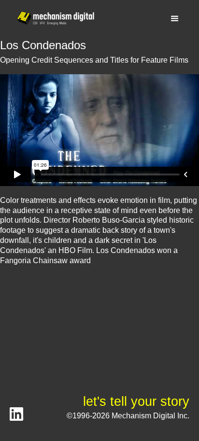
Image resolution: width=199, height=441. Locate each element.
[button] (174, 18)
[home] (53, 18)
